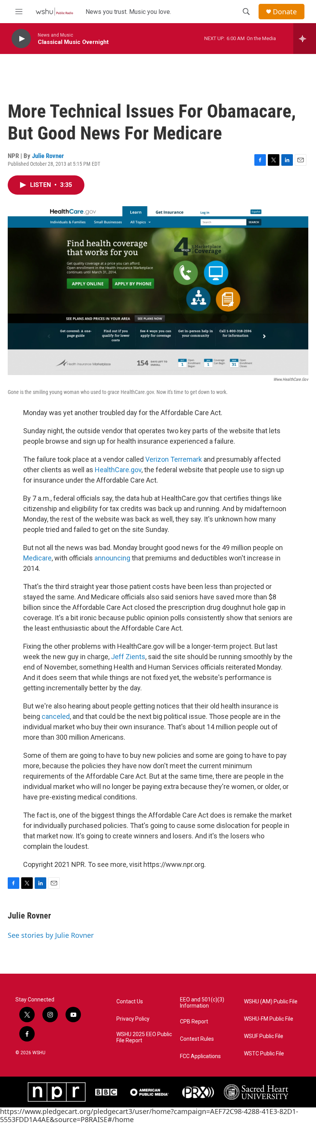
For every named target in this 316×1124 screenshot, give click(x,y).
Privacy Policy (133, 1019)
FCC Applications (200, 1056)
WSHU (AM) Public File (271, 1002)
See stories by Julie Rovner (51, 935)
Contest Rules (197, 1039)
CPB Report (194, 1022)
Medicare (37, 558)
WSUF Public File (263, 1036)
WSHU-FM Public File (268, 1019)
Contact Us (129, 1002)
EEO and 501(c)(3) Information (202, 1003)
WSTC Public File (264, 1054)
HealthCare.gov (118, 470)
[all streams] (304, 38)
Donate (285, 12)
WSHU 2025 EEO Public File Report (144, 1037)
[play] (21, 38)
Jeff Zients (128, 657)
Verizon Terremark (173, 459)
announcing (112, 558)
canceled (56, 716)
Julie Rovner (48, 156)
